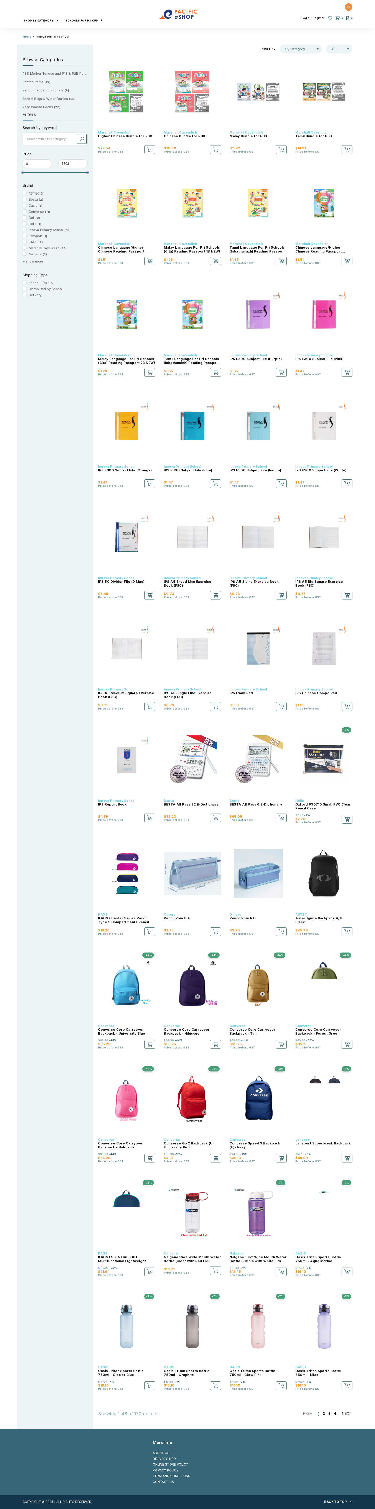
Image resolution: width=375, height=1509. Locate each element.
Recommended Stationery (45, 90)
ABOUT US (161, 1453)
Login (306, 18)
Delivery (35, 295)
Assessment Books (41, 107)
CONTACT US (163, 1482)
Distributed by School (46, 289)
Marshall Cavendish (44, 248)
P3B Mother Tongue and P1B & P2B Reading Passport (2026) (55, 73)
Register (319, 18)
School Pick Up (41, 283)
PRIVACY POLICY (165, 1470)
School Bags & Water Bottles (49, 99)
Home (27, 36)
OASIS (300, 1253)
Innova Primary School (46, 230)
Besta (33, 199)
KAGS (33, 242)
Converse (36, 212)
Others (169, 914)
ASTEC (34, 193)
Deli (32, 218)
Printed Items (36, 82)
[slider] (22, 172)
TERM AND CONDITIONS (171, 1476)
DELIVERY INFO (164, 1459)
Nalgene (35, 254)
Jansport (36, 236)
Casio (33, 205)
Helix (32, 224)
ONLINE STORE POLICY (170, 1464)
